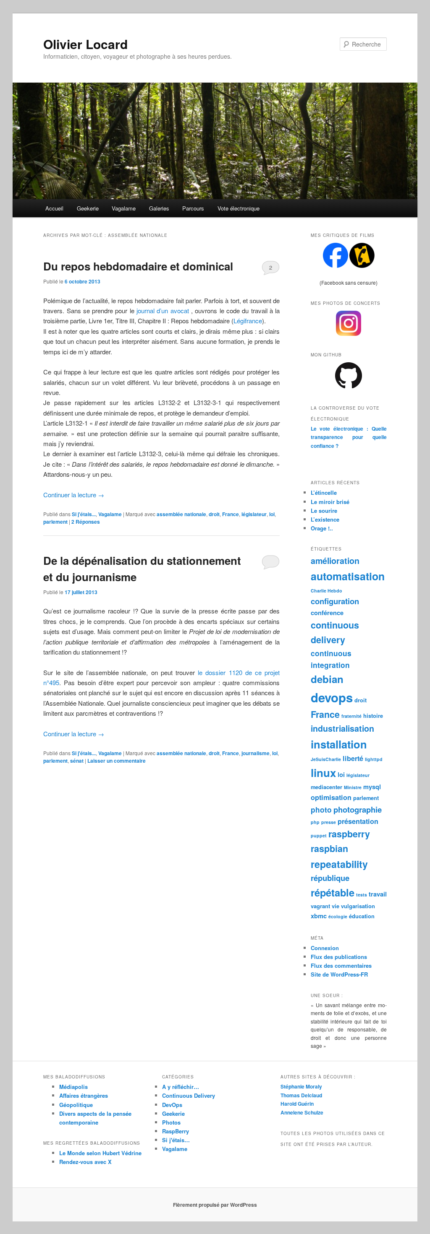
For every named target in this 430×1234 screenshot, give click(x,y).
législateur (254, 514)
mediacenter (326, 787)
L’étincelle (324, 492)
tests (361, 894)
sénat (77, 760)
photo (321, 809)
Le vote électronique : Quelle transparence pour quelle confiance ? (349, 437)
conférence (327, 612)
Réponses (85, 521)
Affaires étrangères (83, 1095)
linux (323, 772)
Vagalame (124, 208)
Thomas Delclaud (301, 1095)
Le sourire (324, 510)
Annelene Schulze (302, 1112)
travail (378, 894)
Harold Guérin (297, 1103)
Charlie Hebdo (326, 590)
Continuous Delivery (188, 1095)
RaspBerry (175, 1131)
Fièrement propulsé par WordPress (215, 1204)
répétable (332, 892)
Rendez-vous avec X (85, 1162)
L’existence (325, 519)
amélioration (335, 560)
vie (335, 906)
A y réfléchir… (180, 1087)
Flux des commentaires (341, 965)
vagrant (320, 906)
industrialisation (342, 728)
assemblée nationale (181, 514)
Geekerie (88, 208)
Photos (171, 1122)
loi (272, 514)
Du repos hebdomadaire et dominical (138, 266)
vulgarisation (358, 906)
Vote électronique (239, 208)
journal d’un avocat (162, 310)
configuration (335, 601)
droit (214, 514)
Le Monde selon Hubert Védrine (100, 1153)
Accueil (54, 208)
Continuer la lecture (73, 494)
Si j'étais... (84, 514)
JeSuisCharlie (326, 759)
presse (328, 822)
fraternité (351, 716)
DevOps (172, 1105)
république (330, 877)
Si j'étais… (176, 1140)
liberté (353, 758)
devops (332, 697)
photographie (357, 809)
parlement (55, 521)
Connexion (325, 948)
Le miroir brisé (330, 502)
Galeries (159, 208)
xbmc (319, 915)
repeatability (339, 864)
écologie (337, 916)
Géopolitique (76, 1105)
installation (339, 744)
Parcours (193, 208)
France (230, 514)
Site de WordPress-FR (339, 974)
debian (327, 679)
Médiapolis (73, 1087)
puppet (319, 835)
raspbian (329, 848)
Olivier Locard (85, 44)
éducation (362, 916)
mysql (372, 786)
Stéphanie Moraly (301, 1086)
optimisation (331, 797)
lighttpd (374, 759)
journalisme (255, 753)
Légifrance (247, 320)
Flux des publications (339, 957)
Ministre (353, 787)
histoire (373, 716)
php (315, 822)
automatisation (348, 576)
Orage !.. (322, 528)
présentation (358, 821)
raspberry (349, 833)
